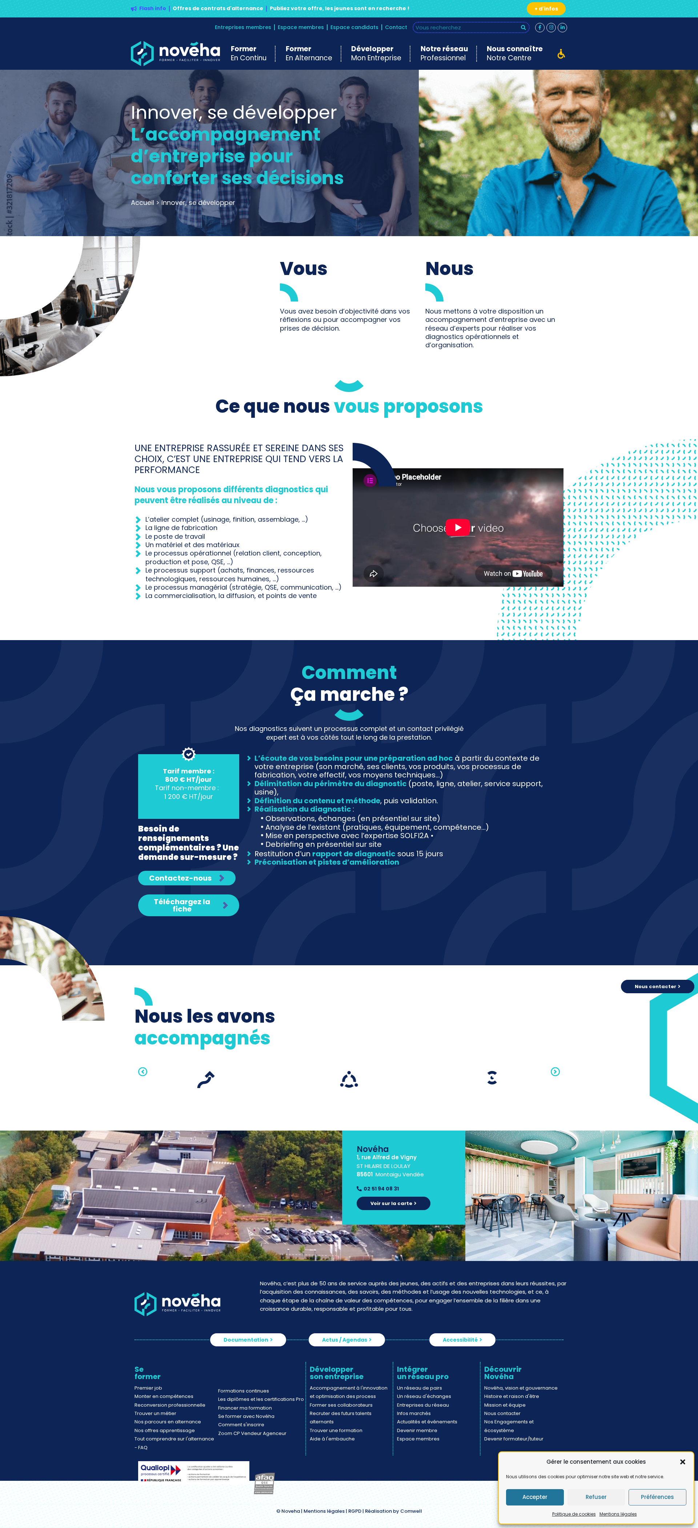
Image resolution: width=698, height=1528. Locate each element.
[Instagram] (551, 27)
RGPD (354, 1511)
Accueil (142, 202)
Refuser (596, 1497)
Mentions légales (618, 1514)
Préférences (657, 1497)
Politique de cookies (574, 1514)
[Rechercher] (523, 27)
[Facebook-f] (540, 27)
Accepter (534, 1497)
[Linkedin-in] (562, 27)
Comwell (411, 1511)
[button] (682, 1462)
